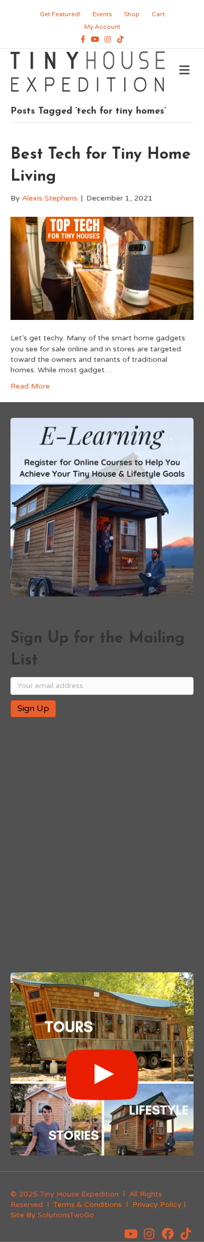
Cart (158, 14)
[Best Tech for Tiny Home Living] (102, 267)
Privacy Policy (157, 1204)
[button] (131, 1233)
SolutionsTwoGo (66, 1215)
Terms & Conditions (87, 1204)
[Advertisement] (102, 846)
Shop (132, 14)
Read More (30, 386)
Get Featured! (60, 14)
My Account (102, 26)
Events (102, 14)
